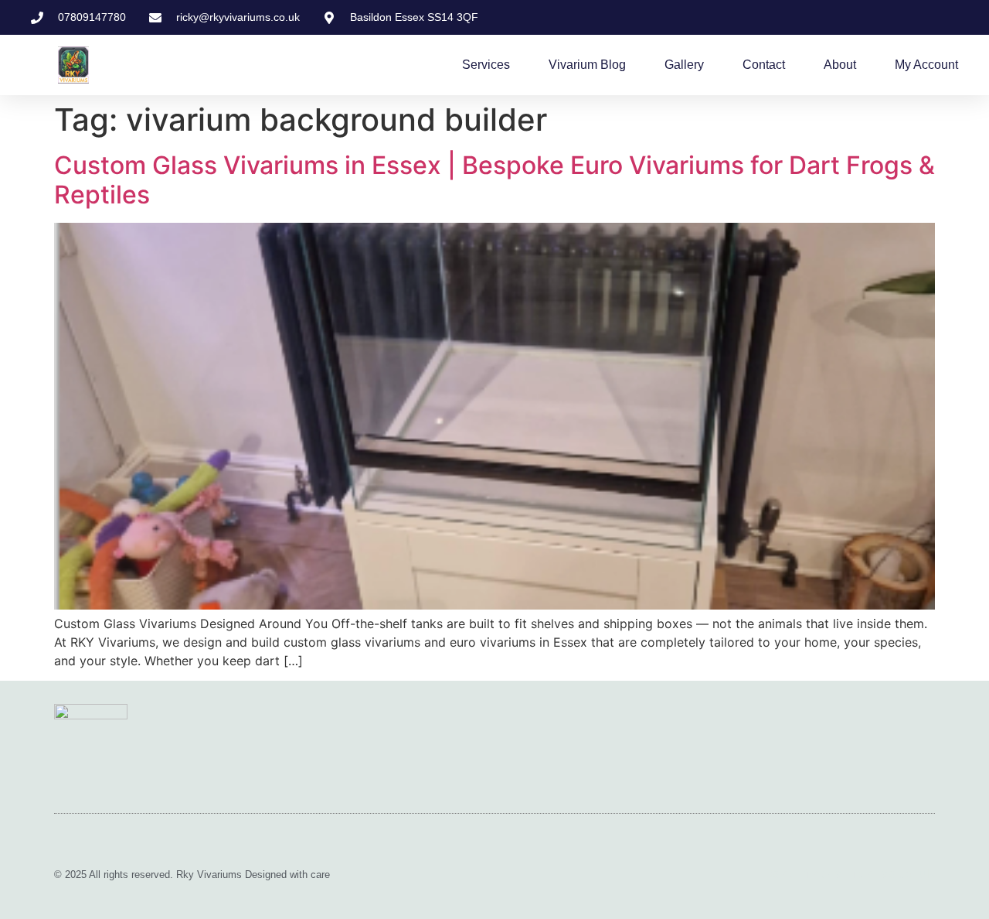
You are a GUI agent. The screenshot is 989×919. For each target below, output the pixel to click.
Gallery (684, 64)
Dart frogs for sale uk (850, 873)
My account (926, 64)
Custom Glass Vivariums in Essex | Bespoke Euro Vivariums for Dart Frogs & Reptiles (494, 180)
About (840, 64)
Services (486, 64)
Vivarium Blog (587, 64)
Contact (764, 64)
